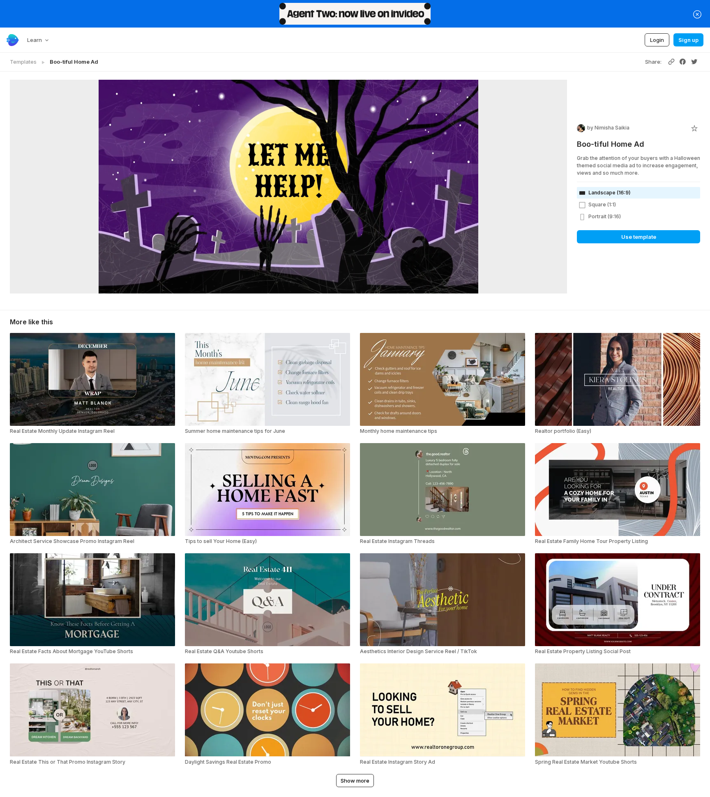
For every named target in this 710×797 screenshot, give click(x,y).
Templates (23, 61)
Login (657, 40)
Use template (638, 236)
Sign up (688, 40)
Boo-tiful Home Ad (74, 61)
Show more (355, 780)
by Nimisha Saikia (608, 128)
